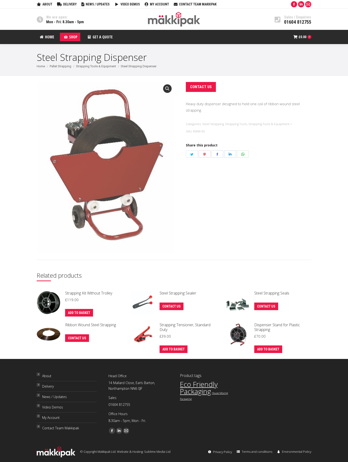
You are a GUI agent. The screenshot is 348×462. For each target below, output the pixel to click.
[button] (167, 88)
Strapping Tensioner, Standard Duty (185, 327)
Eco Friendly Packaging (199, 388)
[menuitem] (44, 4)
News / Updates (54, 396)
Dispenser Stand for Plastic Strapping (277, 327)
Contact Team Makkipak (60, 428)
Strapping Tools (236, 124)
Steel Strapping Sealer (178, 293)
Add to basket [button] (79, 313)
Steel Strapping (213, 124)
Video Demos (52, 407)
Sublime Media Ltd (157, 451)
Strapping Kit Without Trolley (88, 293)
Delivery (48, 386)
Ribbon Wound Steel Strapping (90, 324)
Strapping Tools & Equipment (268, 124)
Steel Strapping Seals (271, 293)
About (46, 376)
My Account (51, 417)
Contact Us (201, 87)
